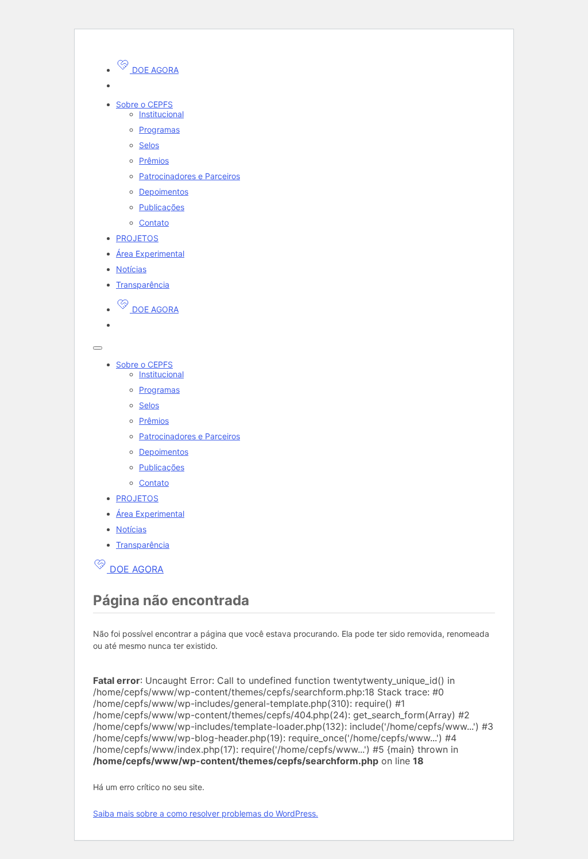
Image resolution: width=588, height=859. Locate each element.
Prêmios (154, 160)
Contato (154, 222)
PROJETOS (137, 238)
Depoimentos (163, 191)
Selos (149, 145)
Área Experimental (150, 253)
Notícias (131, 269)
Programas (159, 129)
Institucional (161, 114)
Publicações (161, 207)
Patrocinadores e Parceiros (189, 176)
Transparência (142, 284)
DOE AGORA (154, 70)
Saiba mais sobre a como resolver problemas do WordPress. (205, 813)
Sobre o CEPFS (144, 104)
